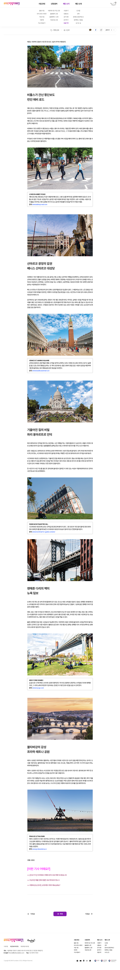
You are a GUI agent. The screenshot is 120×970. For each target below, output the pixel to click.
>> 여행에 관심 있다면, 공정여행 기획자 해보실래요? (43, 885)
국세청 (96, 961)
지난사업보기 (41, 23)
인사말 (78, 11)
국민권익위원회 (112, 961)
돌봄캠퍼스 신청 (54, 17)
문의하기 (66, 20)
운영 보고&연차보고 (109, 947)
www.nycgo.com (38, 688)
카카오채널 (90, 961)
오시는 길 (78, 23)
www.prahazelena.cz (39, 849)
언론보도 (66, 14)
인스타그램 (77, 961)
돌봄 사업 (41, 11)
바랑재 (113, 4)
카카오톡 (90, 30)
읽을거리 (66, 23)
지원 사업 (41, 17)
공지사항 (66, 17)
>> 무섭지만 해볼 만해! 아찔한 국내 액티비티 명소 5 (43, 880)
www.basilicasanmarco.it (40, 371)
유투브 (80, 961)
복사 (101, 30)
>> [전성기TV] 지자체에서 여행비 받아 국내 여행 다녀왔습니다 (47, 875)
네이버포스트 (84, 961)
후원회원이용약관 (25, 946)
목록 (61, 914)
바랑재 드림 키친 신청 (54, 11)
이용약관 (6, 946)
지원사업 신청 (54, 20)
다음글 (87, 914)
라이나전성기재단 (12, 3)
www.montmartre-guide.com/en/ (43, 532)
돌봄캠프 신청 (54, 14)
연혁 (78, 14)
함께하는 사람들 (78, 20)
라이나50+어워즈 (42, 14)
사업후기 (66, 11)
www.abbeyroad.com (39, 204)
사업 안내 (42, 4)
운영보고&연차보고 (78, 17)
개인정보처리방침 (14, 946)
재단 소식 (66, 4)
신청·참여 (54, 4)
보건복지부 (104, 961)
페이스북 (96, 30)
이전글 (32, 914)
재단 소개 (78, 4)
